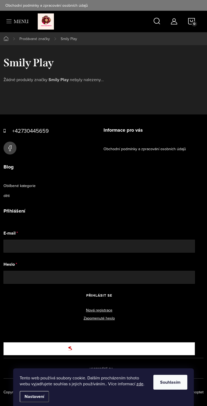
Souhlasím (170, 382)
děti (7, 195)
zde (139, 384)
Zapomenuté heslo (99, 318)
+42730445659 (30, 131)
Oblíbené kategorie (20, 185)
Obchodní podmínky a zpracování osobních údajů (46, 5)
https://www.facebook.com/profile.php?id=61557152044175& (10, 148)
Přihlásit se (99, 295)
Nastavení (34, 396)
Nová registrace (99, 310)
